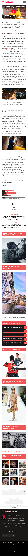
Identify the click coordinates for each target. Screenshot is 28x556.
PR (6, 191)
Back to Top (13, 507)
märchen (16, 198)
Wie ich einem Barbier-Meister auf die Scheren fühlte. (13, 451)
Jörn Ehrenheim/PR (10, 190)
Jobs (14, 554)
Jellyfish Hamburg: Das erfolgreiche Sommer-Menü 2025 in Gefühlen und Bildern (14, 334)
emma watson (5, 198)
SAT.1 (6, 194)
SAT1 (11, 33)
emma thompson (21, 197)
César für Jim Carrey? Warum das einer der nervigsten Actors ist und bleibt (14, 338)
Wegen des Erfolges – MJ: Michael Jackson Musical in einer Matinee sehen (14, 331)
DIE (7, 48)
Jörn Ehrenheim (7, 30)
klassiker (11, 198)
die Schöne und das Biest (11, 197)
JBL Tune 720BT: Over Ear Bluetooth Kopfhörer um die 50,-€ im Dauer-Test (14, 327)
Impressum (14, 551)
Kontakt (14, 546)
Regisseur (4, 156)
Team (14, 548)
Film (9, 195)
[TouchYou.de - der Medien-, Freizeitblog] (8, 2)
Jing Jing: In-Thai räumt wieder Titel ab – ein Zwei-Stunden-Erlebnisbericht (14, 342)
